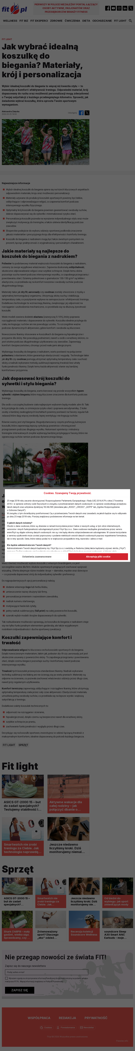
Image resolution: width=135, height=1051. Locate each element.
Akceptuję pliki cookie (98, 556)
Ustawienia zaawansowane (36, 556)
